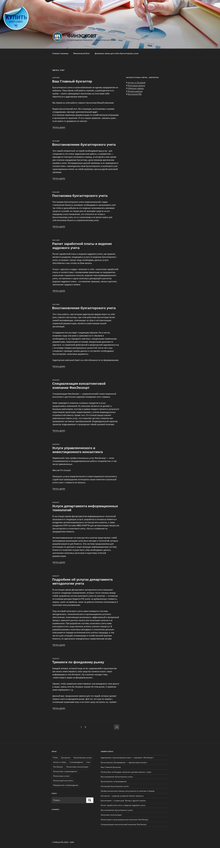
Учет (88, 762)
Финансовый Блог (81, 53)
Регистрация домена (136, 85)
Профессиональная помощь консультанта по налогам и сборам (127, 791)
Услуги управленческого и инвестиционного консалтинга (77, 449)
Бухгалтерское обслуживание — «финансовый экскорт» (124, 762)
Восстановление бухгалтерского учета (84, 144)
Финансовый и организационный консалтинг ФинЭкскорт (124, 819)
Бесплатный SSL (135, 94)
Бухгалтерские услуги (83, 757)
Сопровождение (76, 762)
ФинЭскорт (82, 35)
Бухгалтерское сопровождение (113, 781)
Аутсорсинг (65, 757)
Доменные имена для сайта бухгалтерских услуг (117, 53)
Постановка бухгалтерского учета (79, 195)
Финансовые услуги (61, 776)
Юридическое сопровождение (65, 785)
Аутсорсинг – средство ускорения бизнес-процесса (122, 795)
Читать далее (58, 127)
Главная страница (60, 53)
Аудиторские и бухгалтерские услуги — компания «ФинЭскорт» (127, 757)
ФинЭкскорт (58, 766)
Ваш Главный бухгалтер (72, 81)
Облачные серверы (136, 88)
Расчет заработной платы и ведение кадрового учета (82, 245)
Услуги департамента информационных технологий (85, 508)
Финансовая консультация (77, 766)
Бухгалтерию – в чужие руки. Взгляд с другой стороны (123, 800)
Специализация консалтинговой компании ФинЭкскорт (79, 385)
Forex (55, 757)
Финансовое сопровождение (65, 771)
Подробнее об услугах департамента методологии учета (82, 581)
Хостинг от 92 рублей (136, 82)
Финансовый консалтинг (63, 780)
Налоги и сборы (59, 762)
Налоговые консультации (111, 814)
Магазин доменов (135, 91)
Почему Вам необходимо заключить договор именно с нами (126, 772)
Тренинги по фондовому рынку (78, 662)
